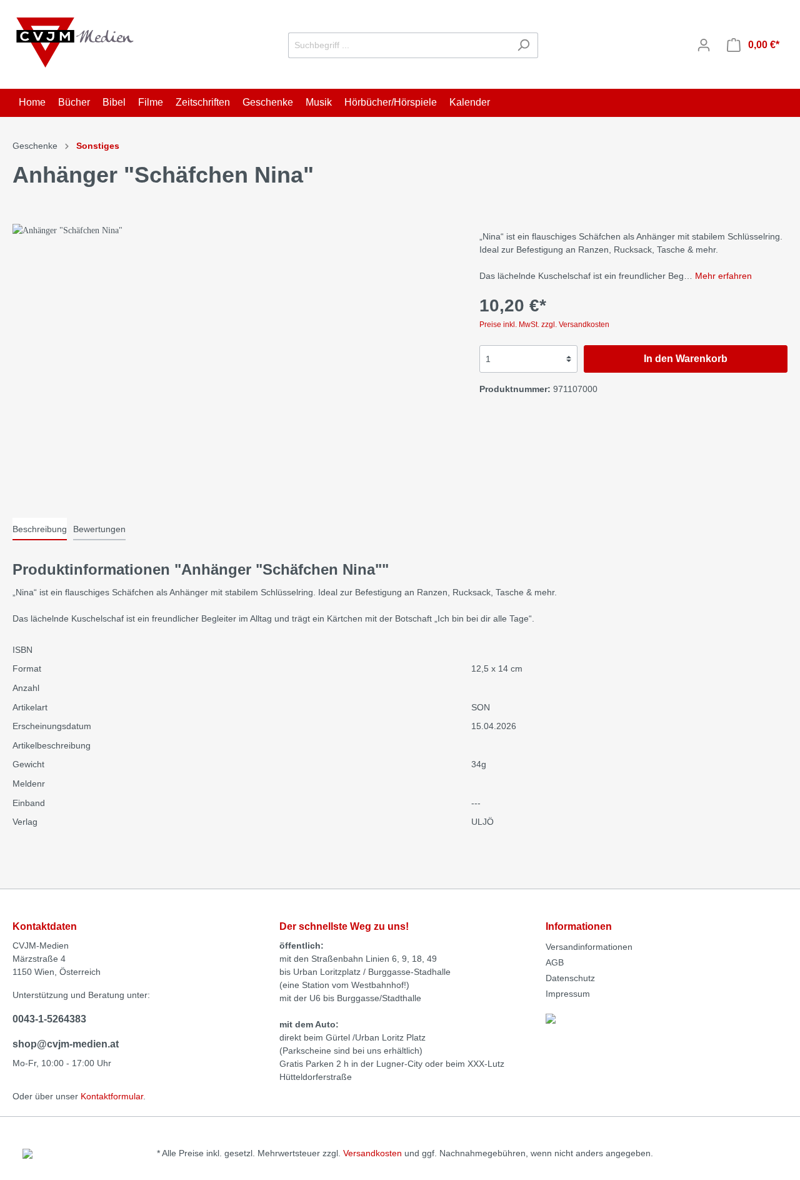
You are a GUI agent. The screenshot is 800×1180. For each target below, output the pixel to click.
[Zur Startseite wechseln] (75, 42)
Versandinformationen (589, 947)
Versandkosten (372, 1153)
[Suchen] (523, 45)
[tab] (39, 529)
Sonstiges (97, 146)
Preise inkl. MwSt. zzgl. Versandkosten (544, 324)
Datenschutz (570, 978)
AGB (555, 962)
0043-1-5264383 (49, 1019)
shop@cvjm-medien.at (65, 1044)
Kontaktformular (112, 1096)
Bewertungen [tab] (99, 529)
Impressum (568, 994)
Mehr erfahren (723, 276)
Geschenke (35, 146)
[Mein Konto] (704, 45)
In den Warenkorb (686, 358)
